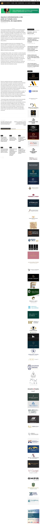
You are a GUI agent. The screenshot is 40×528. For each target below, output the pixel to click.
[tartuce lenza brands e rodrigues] (33, 385)
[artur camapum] (33, 459)
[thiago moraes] (33, 273)
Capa (12, 0)
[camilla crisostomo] (33, 258)
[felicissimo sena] (33, 214)
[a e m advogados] (33, 87)
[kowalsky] (33, 378)
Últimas (30, 0)
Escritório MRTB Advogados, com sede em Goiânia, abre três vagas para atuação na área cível (21, 151)
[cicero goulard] (33, 303)
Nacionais (3, 6)
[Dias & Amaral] (33, 109)
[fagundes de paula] (33, 176)
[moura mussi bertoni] (33, 497)
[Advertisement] (13, 73)
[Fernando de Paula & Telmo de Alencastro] (33, 169)
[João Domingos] (33, 139)
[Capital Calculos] (33, 340)
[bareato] (33, 467)
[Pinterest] (7, 25)
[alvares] (33, 407)
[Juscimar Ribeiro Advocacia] (33, 370)
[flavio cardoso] (33, 288)
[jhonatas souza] (33, 191)
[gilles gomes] (33, 318)
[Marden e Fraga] (33, 199)
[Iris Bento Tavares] (33, 422)
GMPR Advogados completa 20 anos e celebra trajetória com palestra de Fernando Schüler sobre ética (4, 139)
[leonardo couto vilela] (33, 124)
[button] (37, 3)
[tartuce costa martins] (33, 161)
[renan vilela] (33, 102)
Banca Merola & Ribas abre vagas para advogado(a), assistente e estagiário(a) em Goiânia (22, 139)
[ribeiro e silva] (33, 430)
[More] (19, 25)
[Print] (14, 25)
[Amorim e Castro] (33, 392)
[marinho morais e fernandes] (33, 221)
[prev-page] (1, 157)
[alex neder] (33, 295)
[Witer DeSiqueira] (33, 452)
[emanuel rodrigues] (33, 445)
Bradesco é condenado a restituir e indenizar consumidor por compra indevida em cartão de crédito (20, 123)
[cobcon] (33, 94)
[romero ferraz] (33, 400)
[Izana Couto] (33, 154)
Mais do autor (13, 128)
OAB (1, 135)
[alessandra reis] (33, 266)
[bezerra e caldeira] (33, 184)
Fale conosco (27, 0)
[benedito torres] (33, 415)
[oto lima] (33, 348)
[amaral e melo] (33, 243)
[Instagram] (36, 0)
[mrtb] (33, 251)
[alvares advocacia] (33, 236)
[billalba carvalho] (33, 281)
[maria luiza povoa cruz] (33, 117)
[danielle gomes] (33, 132)
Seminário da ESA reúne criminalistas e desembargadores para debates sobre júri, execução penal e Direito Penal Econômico (13, 152)
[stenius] (33, 206)
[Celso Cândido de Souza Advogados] (33, 228)
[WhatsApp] (9, 25)
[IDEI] (33, 363)
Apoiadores (19, 0)
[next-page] (3, 157)
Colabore (23, 0)
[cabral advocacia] (33, 504)
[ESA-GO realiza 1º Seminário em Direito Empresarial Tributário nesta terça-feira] (13, 133)
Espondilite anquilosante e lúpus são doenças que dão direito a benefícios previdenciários (6, 122)
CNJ (6, 6)
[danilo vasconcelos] (33, 437)
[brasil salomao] (33, 310)
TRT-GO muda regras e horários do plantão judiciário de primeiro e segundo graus (33, 65)
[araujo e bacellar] (33, 333)
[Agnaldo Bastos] (33, 79)
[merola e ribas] (33, 325)
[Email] (11, 25)
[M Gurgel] (33, 474)
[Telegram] (16, 25)
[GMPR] (33, 482)
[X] (38, 0)
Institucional (15, 0)
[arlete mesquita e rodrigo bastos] (33, 146)
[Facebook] (35, 0)
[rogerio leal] (33, 489)
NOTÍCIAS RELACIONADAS (5, 128)
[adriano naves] (33, 355)
